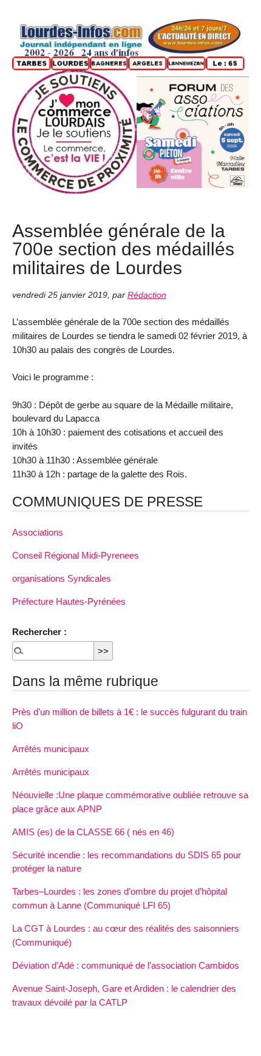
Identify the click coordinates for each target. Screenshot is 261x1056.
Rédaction (146, 295)
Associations (37, 532)
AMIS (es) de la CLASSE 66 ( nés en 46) (93, 832)
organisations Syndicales (61, 578)
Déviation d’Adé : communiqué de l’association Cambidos (125, 965)
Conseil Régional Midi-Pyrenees (75, 555)
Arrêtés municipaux (50, 749)
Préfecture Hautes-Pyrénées (69, 601)
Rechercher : (39, 632)
